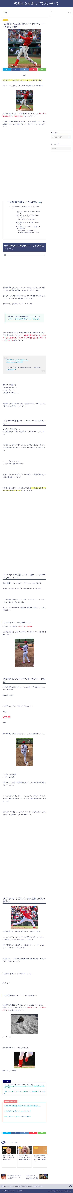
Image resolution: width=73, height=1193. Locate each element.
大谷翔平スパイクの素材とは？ (27, 219)
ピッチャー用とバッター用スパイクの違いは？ (28, 212)
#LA (19, 359)
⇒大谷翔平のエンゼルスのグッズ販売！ (17, 1116)
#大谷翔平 (9, 359)
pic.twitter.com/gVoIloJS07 (14, 362)
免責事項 (20, 1190)
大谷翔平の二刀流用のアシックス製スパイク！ (25, 207)
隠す (40, 202)
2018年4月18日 (11, 369)
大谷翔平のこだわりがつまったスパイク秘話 (28, 223)
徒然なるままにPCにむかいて (36, 3)
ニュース (5, 20)
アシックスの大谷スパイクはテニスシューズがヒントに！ (28, 216)
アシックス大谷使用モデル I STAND (24, 319)
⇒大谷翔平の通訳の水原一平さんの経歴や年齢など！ (22, 1106)
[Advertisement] (24, 149)
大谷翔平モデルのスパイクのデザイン (29, 232)
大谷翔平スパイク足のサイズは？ (28, 230)
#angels (15, 359)
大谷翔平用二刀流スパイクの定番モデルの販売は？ (28, 227)
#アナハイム (24, 359)
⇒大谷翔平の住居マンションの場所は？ (17, 1111)
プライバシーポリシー (9, 1190)
